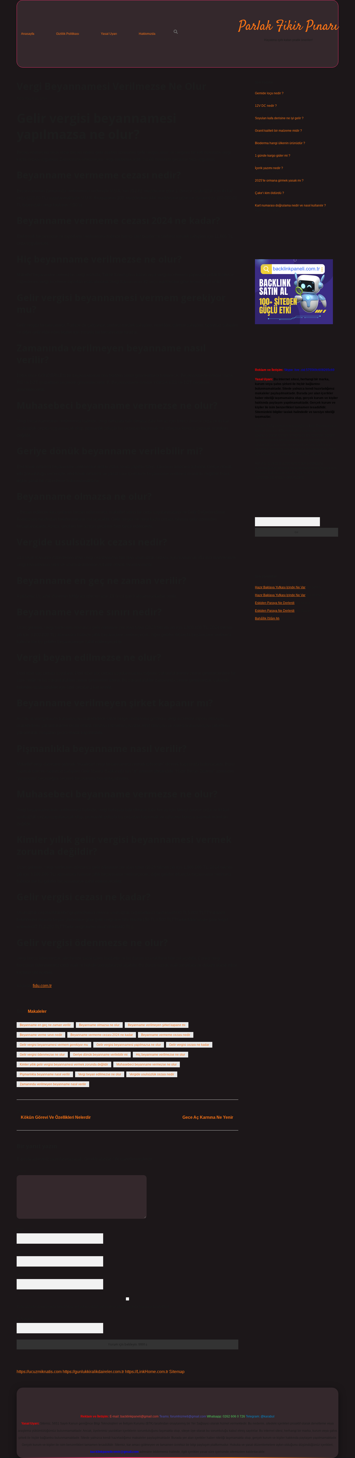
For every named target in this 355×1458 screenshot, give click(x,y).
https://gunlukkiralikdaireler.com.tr (93, 1371)
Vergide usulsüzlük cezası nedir (151, 1074)
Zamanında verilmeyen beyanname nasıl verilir (53, 1084)
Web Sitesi (24, 1275)
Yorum (21, 1171)
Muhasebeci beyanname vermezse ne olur (146, 1064)
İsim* (20, 1229)
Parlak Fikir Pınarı (288, 26)
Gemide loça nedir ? (269, 93)
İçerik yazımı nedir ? (269, 168)
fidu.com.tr (42, 985)
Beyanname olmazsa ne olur (99, 1025)
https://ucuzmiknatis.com (39, 1371)
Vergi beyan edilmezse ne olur (99, 1074)
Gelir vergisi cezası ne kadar (189, 1045)
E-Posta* (23, 1252)
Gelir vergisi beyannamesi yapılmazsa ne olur (128, 1045)
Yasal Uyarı (109, 34)
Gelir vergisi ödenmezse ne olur (42, 1054)
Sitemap (177, 1371)
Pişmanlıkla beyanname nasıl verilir (45, 1074)
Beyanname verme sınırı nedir (41, 1035)
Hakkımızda (147, 34)
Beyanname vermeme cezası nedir (165, 1035)
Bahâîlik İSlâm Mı (267, 618)
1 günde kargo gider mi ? (272, 155)
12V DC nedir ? (266, 106)
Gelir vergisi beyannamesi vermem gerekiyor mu (54, 1045)
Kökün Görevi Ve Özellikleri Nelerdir (56, 1117)
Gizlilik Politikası (67, 34)
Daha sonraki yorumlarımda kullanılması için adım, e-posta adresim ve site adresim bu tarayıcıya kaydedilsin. (93, 1306)
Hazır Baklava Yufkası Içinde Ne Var (280, 587)
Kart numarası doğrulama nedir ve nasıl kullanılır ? (290, 205)
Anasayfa (27, 34)
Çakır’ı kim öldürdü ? (269, 193)
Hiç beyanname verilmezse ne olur (160, 1054)
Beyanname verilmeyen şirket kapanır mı (156, 1025)
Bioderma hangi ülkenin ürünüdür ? (280, 143)
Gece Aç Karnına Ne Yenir (207, 1117)
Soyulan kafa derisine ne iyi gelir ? (279, 118)
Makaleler (37, 1011)
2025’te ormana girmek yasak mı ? (279, 180)
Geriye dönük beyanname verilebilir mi (100, 1054)
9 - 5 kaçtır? (26, 1319)
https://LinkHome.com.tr (146, 1371)
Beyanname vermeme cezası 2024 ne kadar (101, 1035)
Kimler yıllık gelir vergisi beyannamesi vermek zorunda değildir (64, 1064)
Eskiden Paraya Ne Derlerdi (274, 603)
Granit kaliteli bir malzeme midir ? (278, 130)
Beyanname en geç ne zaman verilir (45, 1025)
